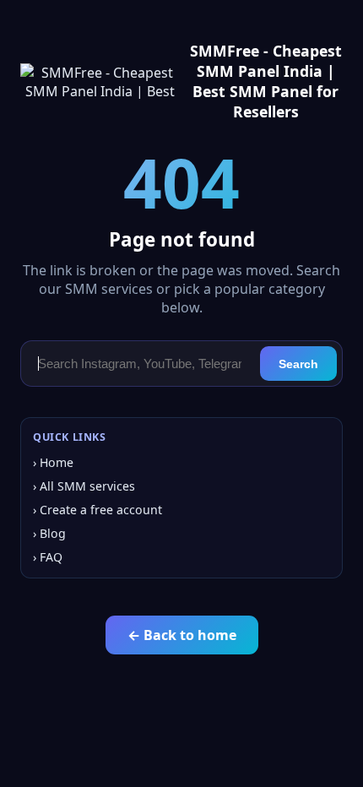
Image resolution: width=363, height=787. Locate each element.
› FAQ (47, 557)
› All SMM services (84, 486)
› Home (53, 462)
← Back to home (181, 635)
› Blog (49, 533)
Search (298, 364)
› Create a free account (97, 510)
